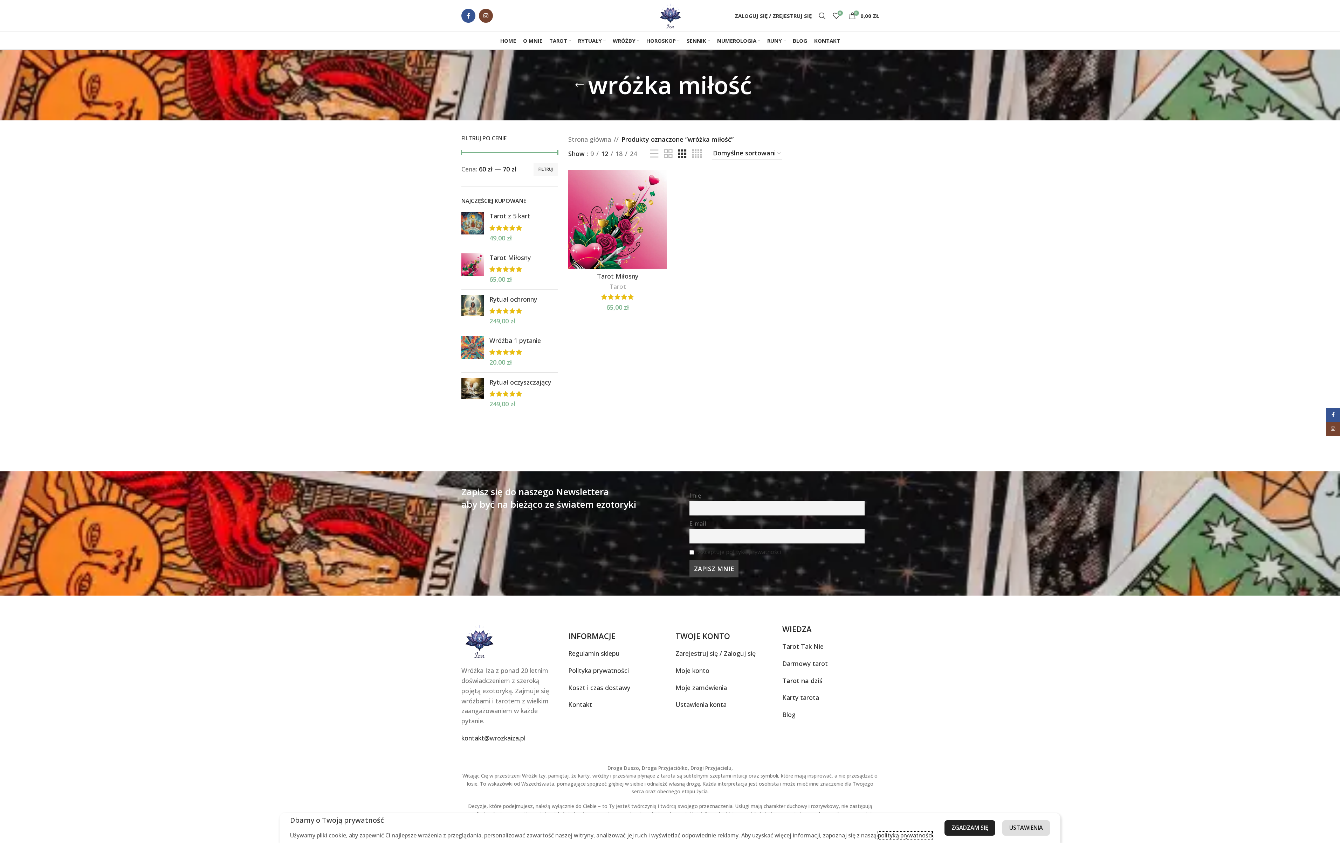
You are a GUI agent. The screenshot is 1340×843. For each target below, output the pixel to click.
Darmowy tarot (805, 663)
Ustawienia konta (701, 704)
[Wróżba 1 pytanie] (472, 351)
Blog (789, 714)
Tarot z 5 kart (509, 216)
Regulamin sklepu (594, 653)
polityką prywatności (905, 835)
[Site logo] (670, 15)
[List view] (654, 153)
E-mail (697, 523)
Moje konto (692, 670)
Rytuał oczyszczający (520, 382)
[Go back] (579, 85)
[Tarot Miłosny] (472, 268)
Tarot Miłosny (510, 257)
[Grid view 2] (668, 153)
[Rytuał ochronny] (472, 310)
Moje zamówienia (701, 687)
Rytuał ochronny (513, 299)
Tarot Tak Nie (803, 646)
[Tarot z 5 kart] (472, 227)
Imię (695, 495)
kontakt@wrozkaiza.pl (493, 738)
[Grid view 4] (697, 153)
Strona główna (589, 139)
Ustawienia (1026, 827)
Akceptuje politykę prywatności (739, 552)
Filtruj (545, 169)
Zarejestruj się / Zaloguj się (715, 653)
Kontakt (580, 704)
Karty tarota (800, 697)
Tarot (618, 286)
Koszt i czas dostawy (599, 687)
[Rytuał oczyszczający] (472, 393)
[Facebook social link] (468, 16)
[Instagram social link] (486, 16)
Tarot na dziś (802, 680)
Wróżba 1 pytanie (515, 340)
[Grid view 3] (682, 153)
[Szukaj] (822, 16)
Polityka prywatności (598, 670)
